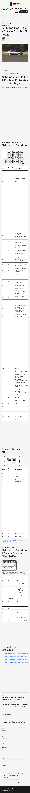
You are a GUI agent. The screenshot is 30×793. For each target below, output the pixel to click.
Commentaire (5, 747)
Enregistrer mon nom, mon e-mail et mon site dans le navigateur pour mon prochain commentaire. (15, 775)
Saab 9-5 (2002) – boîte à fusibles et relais (16, 662)
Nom (3, 758)
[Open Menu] (16, 11)
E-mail (4, 765)
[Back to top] (26, 789)
